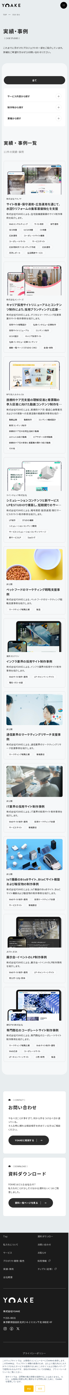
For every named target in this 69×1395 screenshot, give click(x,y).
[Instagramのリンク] (5, 1329)
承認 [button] (29, 1388)
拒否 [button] (40, 1388)
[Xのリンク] (18, 1329)
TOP (5, 14)
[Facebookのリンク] (11, 1329)
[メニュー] (63, 5)
